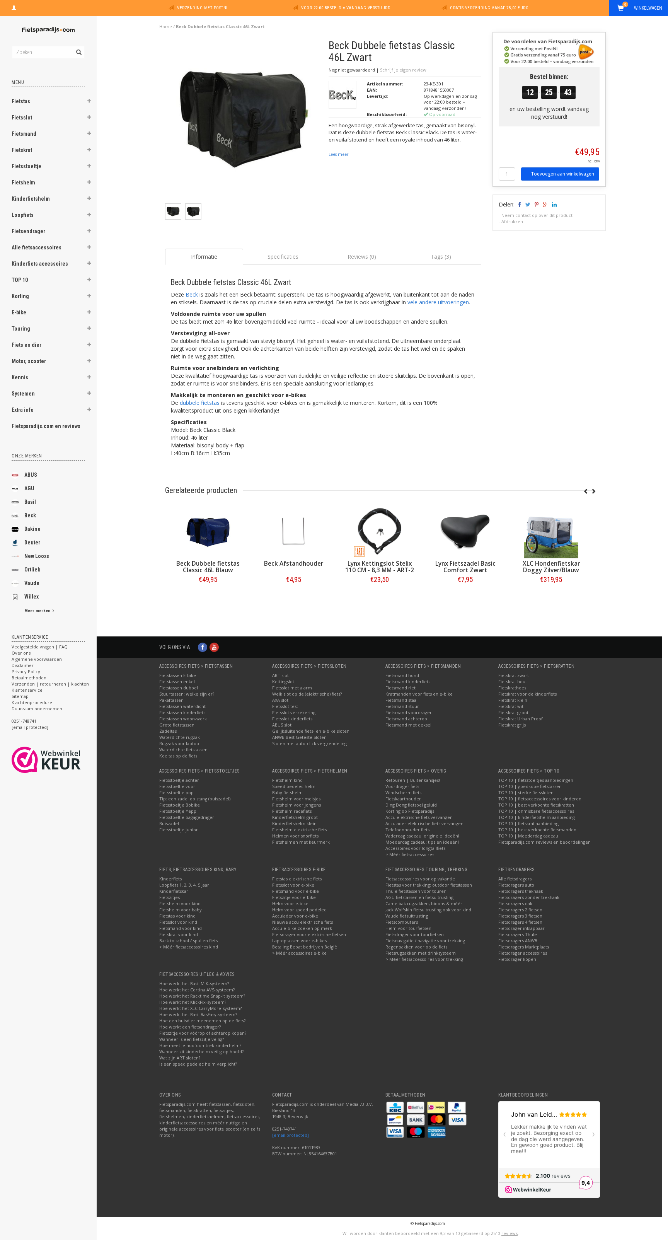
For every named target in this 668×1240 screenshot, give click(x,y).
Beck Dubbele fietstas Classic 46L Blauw (379, 566)
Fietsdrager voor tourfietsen (414, 934)
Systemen (23, 394)
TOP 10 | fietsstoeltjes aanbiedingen (535, 780)
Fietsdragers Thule (517, 934)
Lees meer (338, 154)
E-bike (19, 312)
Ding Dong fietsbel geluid (411, 805)
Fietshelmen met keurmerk (301, 842)
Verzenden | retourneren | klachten (50, 684)
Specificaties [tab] (283, 256)
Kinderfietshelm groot (295, 817)
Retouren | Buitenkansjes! (412, 780)
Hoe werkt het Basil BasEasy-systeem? (198, 1014)
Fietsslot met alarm (292, 688)
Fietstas (21, 101)
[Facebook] (203, 647)
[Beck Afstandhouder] (465, 531)
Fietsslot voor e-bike (293, 885)
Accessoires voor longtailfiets (415, 848)
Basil (30, 502)
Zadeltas (168, 731)
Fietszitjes (169, 897)
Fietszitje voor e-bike (294, 897)
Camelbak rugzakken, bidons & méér (423, 903)
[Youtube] (214, 647)
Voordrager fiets (402, 786)
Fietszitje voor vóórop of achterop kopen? (202, 1033)
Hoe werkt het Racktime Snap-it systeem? (202, 996)
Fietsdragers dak (515, 903)
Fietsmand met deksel (408, 725)
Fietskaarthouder (403, 799)
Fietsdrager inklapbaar (521, 928)
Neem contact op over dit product (537, 215)
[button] (89, 102)
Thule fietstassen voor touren (415, 891)
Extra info (23, 410)
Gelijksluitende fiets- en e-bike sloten (310, 731)
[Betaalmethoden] (395, 1107)
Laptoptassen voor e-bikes (299, 940)
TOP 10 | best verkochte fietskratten (536, 805)
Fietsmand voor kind (180, 928)
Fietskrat (22, 150)
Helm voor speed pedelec (299, 910)
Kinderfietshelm (31, 199)
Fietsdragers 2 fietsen (520, 910)
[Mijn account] (14, 7)
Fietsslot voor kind (178, 922)
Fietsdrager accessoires (522, 953)
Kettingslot (283, 681)
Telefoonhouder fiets (407, 829)
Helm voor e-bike (290, 903)
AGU (29, 488)
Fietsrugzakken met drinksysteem (420, 953)
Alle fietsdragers (515, 879)
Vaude (31, 583)
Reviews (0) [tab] (362, 256)
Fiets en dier (26, 345)
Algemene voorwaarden (37, 659)
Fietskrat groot (513, 712)
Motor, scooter (29, 361)
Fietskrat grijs (512, 725)
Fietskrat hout (512, 681)
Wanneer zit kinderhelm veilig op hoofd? (201, 1051)
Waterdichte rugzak (179, 737)
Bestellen (208, 595)
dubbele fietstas (200, 402)
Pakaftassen (171, 700)
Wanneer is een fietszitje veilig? (191, 1039)
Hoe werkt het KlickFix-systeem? (192, 1002)
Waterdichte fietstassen (183, 749)
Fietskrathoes (512, 688)
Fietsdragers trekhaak (520, 891)
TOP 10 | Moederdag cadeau (528, 836)
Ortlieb (32, 569)
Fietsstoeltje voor (177, 786)
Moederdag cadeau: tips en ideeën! (422, 842)
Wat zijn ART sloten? (179, 1058)
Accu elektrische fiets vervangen (419, 817)
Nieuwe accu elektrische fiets (302, 922)
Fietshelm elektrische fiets (299, 829)
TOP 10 (20, 280)
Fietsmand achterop (406, 718)
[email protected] (290, 1135)
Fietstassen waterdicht (182, 706)
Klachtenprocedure (32, 702)
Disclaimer (23, 665)
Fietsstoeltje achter (179, 780)
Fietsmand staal (401, 700)
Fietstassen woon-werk (183, 718)
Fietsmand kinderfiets (407, 681)
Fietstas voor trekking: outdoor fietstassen (428, 885)
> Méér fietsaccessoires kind (188, 947)
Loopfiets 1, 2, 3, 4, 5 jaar (184, 885)
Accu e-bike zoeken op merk (302, 928)
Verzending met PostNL (202, 7)
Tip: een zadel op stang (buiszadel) (194, 799)
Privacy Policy (26, 671)
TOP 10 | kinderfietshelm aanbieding (536, 817)
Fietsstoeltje (26, 166)
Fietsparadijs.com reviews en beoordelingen (544, 842)
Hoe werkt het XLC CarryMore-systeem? (200, 1008)
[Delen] (519, 204)
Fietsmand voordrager (408, 712)
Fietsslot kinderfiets (292, 718)
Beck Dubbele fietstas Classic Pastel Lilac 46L (207, 566)
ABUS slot (281, 725)
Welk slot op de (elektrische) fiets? (307, 694)
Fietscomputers (401, 922)
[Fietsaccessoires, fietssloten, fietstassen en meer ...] (48, 29)
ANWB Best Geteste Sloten (299, 737)
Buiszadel (169, 823)
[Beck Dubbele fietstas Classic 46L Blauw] (379, 531)
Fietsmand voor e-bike (295, 891)
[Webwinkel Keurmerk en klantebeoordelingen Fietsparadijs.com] (60, 760)
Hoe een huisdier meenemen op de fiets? (202, 1020)
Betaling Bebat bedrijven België (304, 947)
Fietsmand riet (400, 688)
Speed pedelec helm (293, 786)
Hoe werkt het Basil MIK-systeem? (194, 983)
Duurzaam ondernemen (37, 708)
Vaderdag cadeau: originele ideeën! (422, 836)
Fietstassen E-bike (177, 675)
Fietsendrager (28, 231)
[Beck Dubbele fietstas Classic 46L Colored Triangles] (293, 531)
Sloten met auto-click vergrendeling (309, 743)
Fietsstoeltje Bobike (179, 805)
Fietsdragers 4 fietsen (520, 922)
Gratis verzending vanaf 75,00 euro (489, 7)
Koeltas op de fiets (178, 756)
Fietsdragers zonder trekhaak (528, 897)
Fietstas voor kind (177, 916)
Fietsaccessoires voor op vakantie (420, 879)
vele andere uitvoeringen (438, 302)
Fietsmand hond (402, 675)
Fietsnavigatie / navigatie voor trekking (425, 940)
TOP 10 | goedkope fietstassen (530, 786)
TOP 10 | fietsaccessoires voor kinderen (539, 799)
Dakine (32, 529)
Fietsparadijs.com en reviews (46, 426)
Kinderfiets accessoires (40, 264)
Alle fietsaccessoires (36, 247)
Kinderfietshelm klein (294, 823)
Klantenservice (27, 690)
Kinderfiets (170, 879)
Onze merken (27, 456)
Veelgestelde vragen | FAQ (40, 647)
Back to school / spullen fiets (188, 940)
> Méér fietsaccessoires (409, 854)
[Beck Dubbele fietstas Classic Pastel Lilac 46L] (207, 531)
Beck (30, 515)
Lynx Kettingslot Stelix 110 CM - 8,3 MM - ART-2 (550, 566)
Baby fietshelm (287, 792)
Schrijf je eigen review (403, 70)
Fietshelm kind (287, 780)
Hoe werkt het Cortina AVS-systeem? (197, 990)
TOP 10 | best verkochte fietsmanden (537, 829)
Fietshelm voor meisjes (296, 799)
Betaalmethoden (29, 678)
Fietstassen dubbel (178, 688)
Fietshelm (23, 182)
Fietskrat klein (512, 700)
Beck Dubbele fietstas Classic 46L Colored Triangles (293, 570)
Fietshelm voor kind (180, 903)
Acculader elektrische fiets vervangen (424, 823)
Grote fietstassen (176, 725)
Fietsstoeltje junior (178, 829)
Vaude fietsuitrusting (406, 916)
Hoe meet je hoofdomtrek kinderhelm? (200, 1045)
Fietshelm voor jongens (296, 805)
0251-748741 (24, 721)
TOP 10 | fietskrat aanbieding (528, 823)
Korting (20, 296)
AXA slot (280, 700)
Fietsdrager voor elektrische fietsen (309, 934)
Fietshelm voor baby (180, 910)
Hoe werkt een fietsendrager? (190, 1027)
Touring (21, 329)
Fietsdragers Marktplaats (523, 947)
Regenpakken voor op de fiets (416, 947)
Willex (31, 597)
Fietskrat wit (510, 706)
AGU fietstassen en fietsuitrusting (419, 897)
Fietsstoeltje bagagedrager (186, 817)
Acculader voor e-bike (295, 916)
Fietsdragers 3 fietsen (520, 916)
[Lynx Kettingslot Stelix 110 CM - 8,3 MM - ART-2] (551, 531)
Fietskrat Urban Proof (520, 718)
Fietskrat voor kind (178, 934)
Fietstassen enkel (177, 681)
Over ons (21, 653)
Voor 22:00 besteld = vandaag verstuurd (345, 7)
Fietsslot (22, 117)
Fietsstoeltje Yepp (177, 811)
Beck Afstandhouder (465, 563)
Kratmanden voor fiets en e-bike (419, 694)
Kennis (20, 377)
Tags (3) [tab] (441, 256)
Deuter (32, 542)
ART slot (280, 675)
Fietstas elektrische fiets (297, 879)
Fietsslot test (285, 706)
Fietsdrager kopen (517, 959)
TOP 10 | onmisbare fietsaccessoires (536, 811)
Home (165, 26)
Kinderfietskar (173, 891)
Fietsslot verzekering (293, 712)
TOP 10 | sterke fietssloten (526, 792)
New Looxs (36, 556)
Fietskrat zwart (513, 675)
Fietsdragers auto (516, 885)
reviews (509, 1233)
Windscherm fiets (403, 792)
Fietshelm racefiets (292, 811)
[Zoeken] (78, 48)
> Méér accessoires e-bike (299, 953)
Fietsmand (24, 134)
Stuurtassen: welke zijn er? (186, 694)
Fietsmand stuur (402, 706)
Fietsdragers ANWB (517, 940)
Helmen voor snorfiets (295, 836)
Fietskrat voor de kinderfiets (527, 694)
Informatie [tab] (204, 256)
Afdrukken (512, 221)
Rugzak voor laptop (179, 743)
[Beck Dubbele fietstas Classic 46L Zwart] (244, 121)
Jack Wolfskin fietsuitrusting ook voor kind (428, 910)
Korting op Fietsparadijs (409, 811)
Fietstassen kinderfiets (182, 712)
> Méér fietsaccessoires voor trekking (424, 959)
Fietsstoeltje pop (176, 792)
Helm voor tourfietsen (408, 928)
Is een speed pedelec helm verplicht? (198, 1064)
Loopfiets (23, 215)
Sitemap (20, 696)
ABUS (30, 475)
